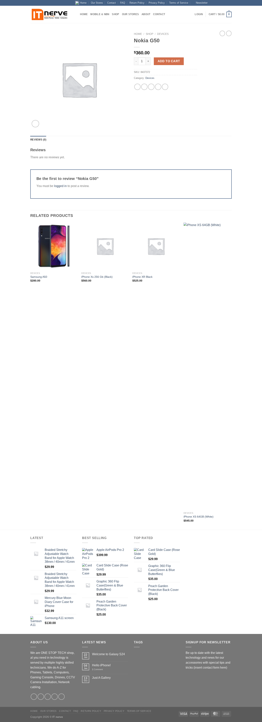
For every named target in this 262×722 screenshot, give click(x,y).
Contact (111, 2)
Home (83, 2)
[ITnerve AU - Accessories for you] (49, 14)
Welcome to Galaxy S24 (108, 654)
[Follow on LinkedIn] (226, 3)
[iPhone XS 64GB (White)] (207, 366)
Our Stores (97, 2)
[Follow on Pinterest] (61, 696)
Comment (97, 669)
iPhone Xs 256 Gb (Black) (97, 276)
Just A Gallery (101, 677)
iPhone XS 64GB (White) (198, 516)
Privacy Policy (157, 2)
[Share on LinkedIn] (165, 87)
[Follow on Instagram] (215, 3)
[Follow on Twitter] (47, 696)
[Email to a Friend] (151, 87)
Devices (163, 34)
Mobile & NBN (99, 14)
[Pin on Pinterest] (158, 87)
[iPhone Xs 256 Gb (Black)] (105, 246)
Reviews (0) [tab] (38, 139)
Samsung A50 (38, 276)
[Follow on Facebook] (211, 3)
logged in (60, 186)
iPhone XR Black (142, 276)
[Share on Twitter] (144, 87)
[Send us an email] (219, 3)
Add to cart (169, 61)
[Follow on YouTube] (230, 3)
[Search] (75, 14)
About (146, 14)
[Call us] (222, 3)
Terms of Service (178, 2)
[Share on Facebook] (137, 87)
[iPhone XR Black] (156, 246)
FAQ (122, 2)
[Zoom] (35, 123)
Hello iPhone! (101, 665)
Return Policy (136, 2)
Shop (115, 14)
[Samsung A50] (54, 246)
